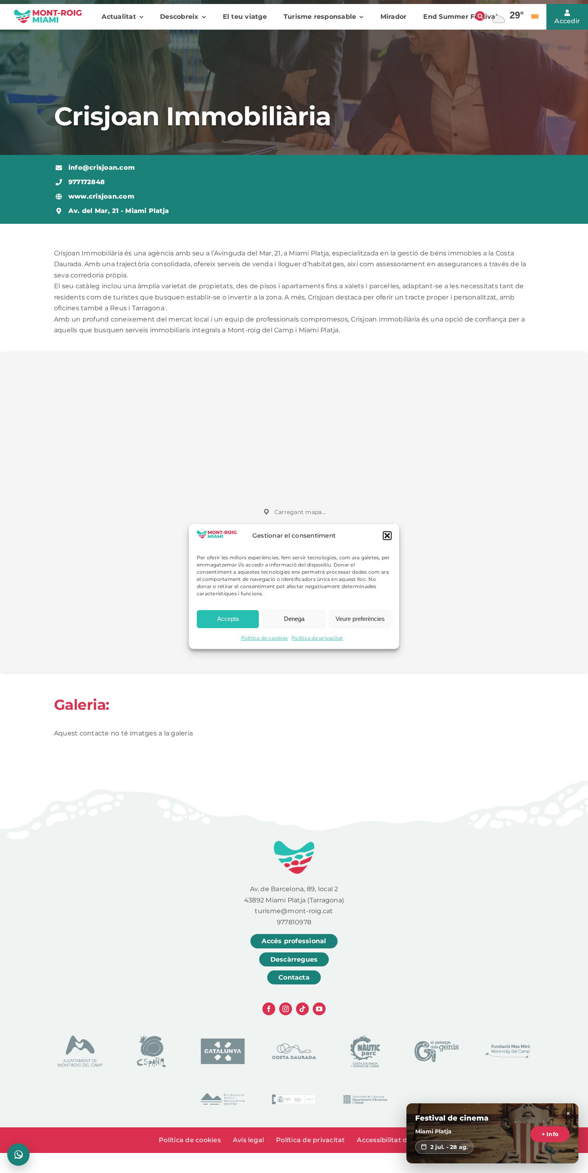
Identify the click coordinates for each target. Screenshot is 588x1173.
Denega (294, 618)
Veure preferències (360, 618)
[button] (387, 536)
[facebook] (268, 1008)
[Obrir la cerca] (480, 16)
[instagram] (285, 1008)
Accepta (228, 618)
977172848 (86, 182)
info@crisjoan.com (101, 167)
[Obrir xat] (18, 1154)
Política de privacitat (317, 638)
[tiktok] (302, 1008)
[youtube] (319, 1008)
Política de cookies (264, 638)
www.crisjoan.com (101, 196)
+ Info (550, 1134)
